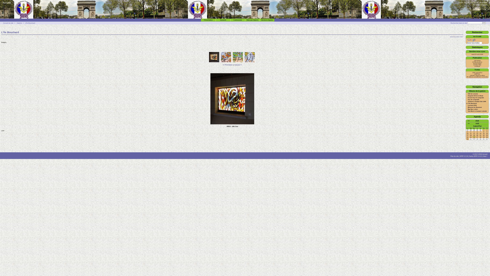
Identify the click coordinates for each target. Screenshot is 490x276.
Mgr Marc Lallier (473, 109)
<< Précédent (227, 65)
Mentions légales (267, 20)
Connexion (483, 5)
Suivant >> (238, 65)
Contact (476, 5)
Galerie (460, 3)
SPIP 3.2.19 (464, 156)
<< (469, 121)
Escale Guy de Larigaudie (476, 97)
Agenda (466, 3)
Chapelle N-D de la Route (475, 95)
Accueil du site (8, 23)
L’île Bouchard (30, 23)
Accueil (7, 2)
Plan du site (454, 156)
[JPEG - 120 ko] (238, 62)
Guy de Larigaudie (473, 99)
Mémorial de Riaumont (475, 107)
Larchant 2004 (472, 105)
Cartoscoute (238, 20)
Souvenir (223, 20)
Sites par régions (252, 20)
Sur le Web (483, 3)
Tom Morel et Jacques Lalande (477, 111)
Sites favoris (474, 3)
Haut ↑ (485, 156)
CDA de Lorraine (473, 94)
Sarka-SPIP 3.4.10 (475, 156)
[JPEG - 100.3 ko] (214, 62)
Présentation (208, 20)
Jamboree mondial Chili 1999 (477, 101)
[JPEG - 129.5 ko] (226, 62)
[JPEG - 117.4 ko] (250, 62)
